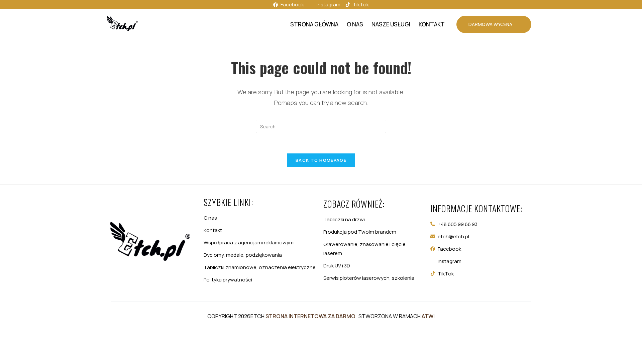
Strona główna (314, 24)
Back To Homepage (321, 160)
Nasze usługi (390, 24)
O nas (355, 24)
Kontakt (432, 24)
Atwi (428, 316)
